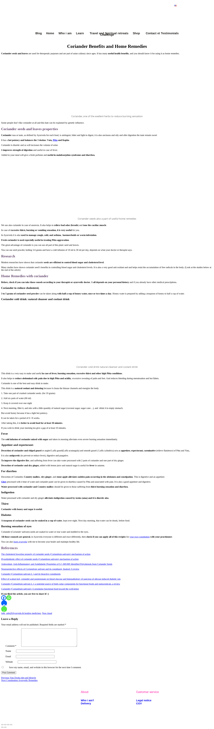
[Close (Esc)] (11, 724)
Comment (11, 646)
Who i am (65, 33)
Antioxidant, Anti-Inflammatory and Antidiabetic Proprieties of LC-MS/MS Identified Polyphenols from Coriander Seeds (56, 564)
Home (50, 33)
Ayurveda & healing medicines (27, 613)
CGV (139, 703)
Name (8, 651)
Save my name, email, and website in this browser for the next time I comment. (45, 667)
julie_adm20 (7, 613)
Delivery (86, 703)
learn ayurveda (20, 542)
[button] (176, 6)
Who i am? (87, 700)
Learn (80, 33)
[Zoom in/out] (2, 724)
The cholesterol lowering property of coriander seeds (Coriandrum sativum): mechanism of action (45, 554)
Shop (136, 33)
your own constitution (140, 537)
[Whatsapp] (8, 597)
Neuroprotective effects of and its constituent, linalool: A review (40, 569)
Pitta (55, 140)
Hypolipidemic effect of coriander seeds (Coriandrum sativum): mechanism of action (40, 559)
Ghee (3, 482)
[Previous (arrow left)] (2, 727)
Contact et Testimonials (162, 33)
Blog (38, 33)
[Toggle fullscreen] (5, 724)
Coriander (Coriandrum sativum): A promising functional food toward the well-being (40, 589)
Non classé (47, 613)
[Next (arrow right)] (5, 727)
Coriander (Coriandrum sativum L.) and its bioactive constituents (31, 574)
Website (9, 662)
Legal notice (143, 700)
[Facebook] (3, 597)
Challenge (107, 34)
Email (8, 656)
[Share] (8, 724)
